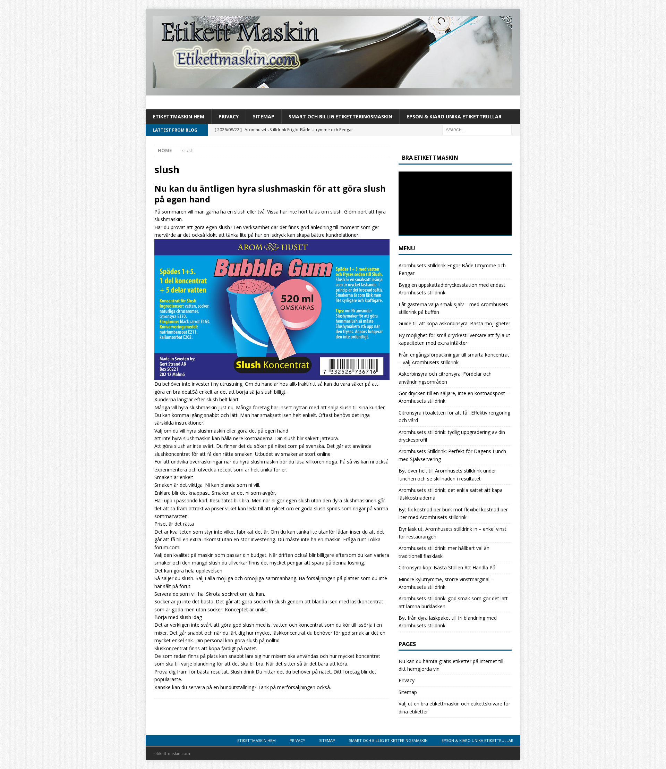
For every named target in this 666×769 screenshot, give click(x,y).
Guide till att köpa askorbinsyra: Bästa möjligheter (454, 323)
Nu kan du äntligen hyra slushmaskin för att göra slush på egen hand (270, 194)
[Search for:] (477, 129)
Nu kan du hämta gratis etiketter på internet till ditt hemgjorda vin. (451, 665)
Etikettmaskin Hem (178, 116)
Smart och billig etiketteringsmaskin (340, 116)
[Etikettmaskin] (333, 91)
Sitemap (263, 116)
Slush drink (242, 671)
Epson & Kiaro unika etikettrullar (454, 116)
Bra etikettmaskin (430, 157)
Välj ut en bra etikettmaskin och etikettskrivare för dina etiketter (454, 707)
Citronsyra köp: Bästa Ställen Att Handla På (447, 567)
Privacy (229, 116)
